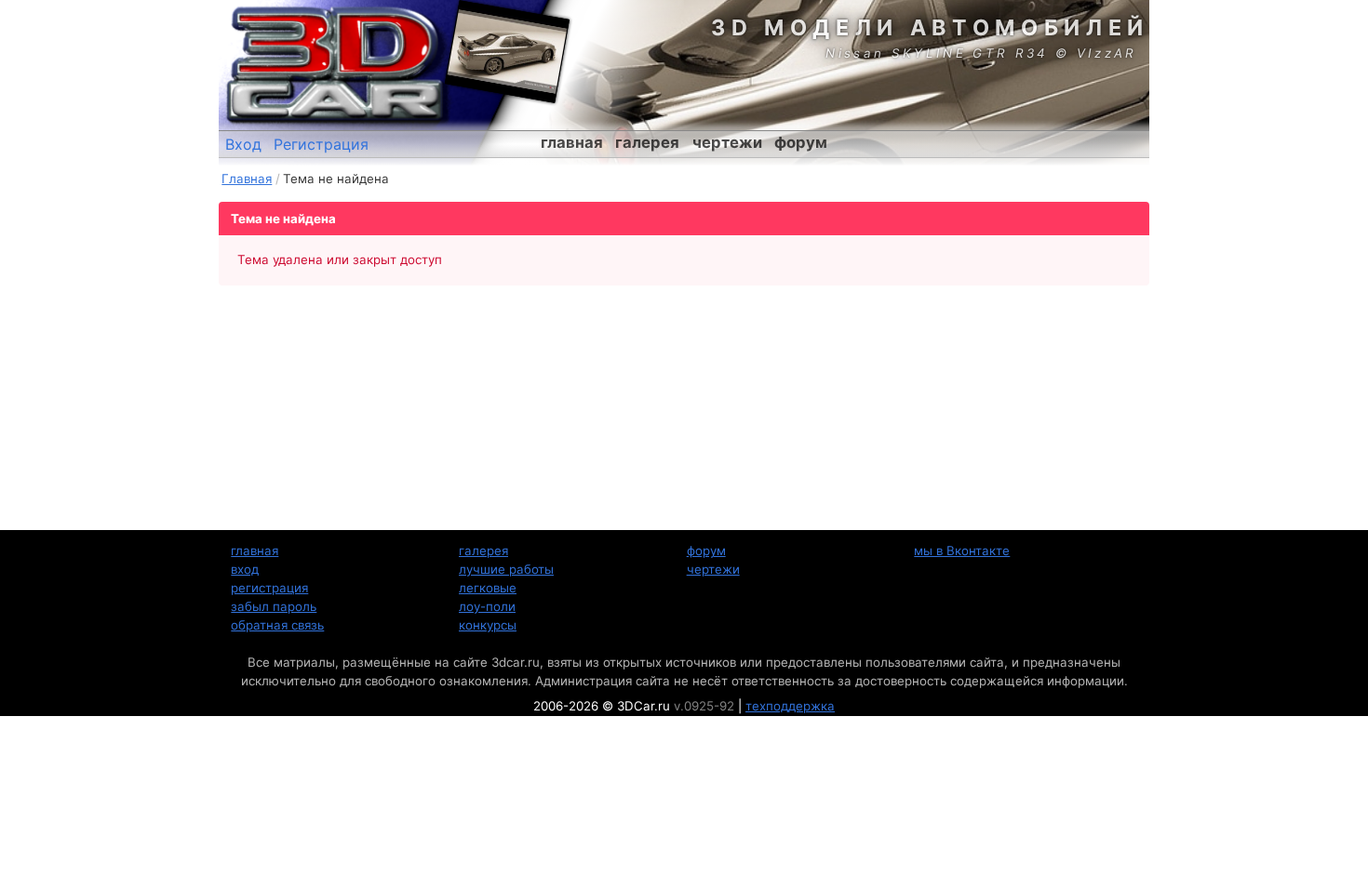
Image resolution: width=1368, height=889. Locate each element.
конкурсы (487, 624)
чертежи (727, 142)
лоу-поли (487, 606)
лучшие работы (506, 569)
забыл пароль (273, 606)
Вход (243, 144)
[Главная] (335, 65)
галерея (647, 142)
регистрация (269, 587)
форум (800, 142)
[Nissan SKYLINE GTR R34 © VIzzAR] (507, 51)
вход (245, 569)
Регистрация (321, 144)
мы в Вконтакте (962, 550)
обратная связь (277, 624)
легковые (487, 587)
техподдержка (790, 705)
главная (572, 142)
